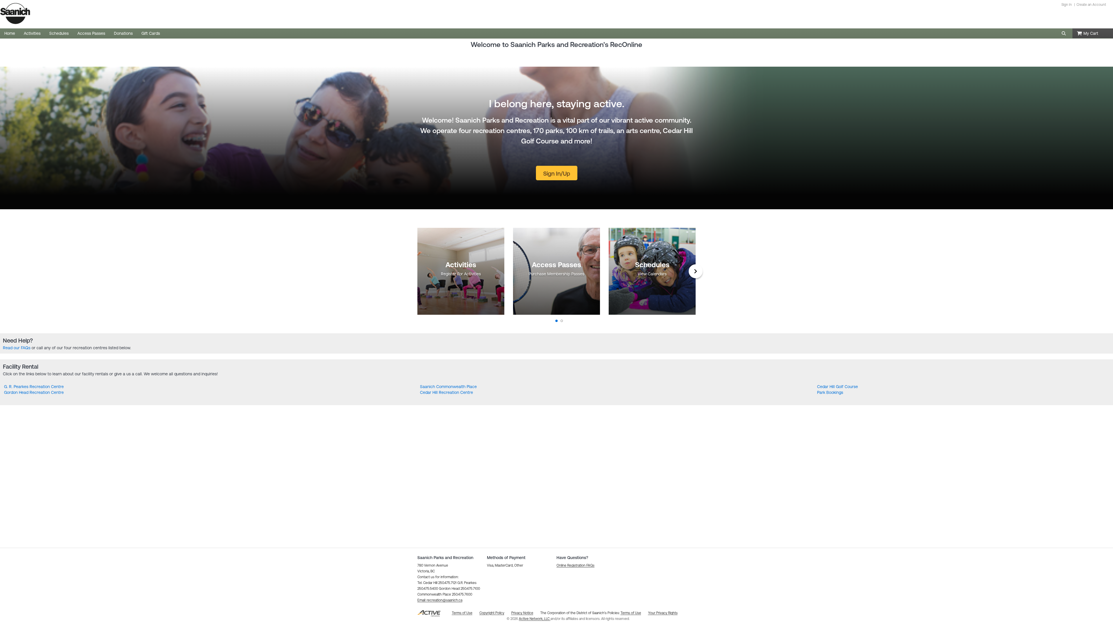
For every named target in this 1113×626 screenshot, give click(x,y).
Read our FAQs (16, 347)
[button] (1063, 33)
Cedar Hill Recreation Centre (446, 392)
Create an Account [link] (1091, 5)
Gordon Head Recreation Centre (34, 392)
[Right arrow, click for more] (696, 271)
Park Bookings (830, 392)
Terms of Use (631, 613)
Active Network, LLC (534, 619)
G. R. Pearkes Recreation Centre (34, 386)
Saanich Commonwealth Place (448, 386)
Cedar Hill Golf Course (837, 386)
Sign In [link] (1066, 5)
